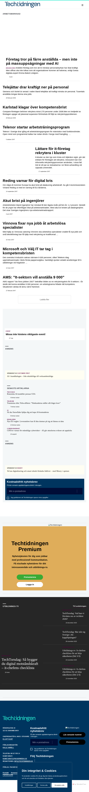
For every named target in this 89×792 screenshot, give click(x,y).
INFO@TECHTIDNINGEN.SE (23, 761)
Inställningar (29, 785)
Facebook (31, 760)
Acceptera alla (59, 785)
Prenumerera (30, 577)
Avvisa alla (44, 785)
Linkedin (37, 760)
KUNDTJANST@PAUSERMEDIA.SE (15, 758)
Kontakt (6, 773)
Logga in (30, 584)
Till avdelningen (79, 606)
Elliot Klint (8, 739)
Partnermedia (8, 775)
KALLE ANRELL (8, 747)
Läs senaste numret (72, 735)
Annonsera (15, 773)
